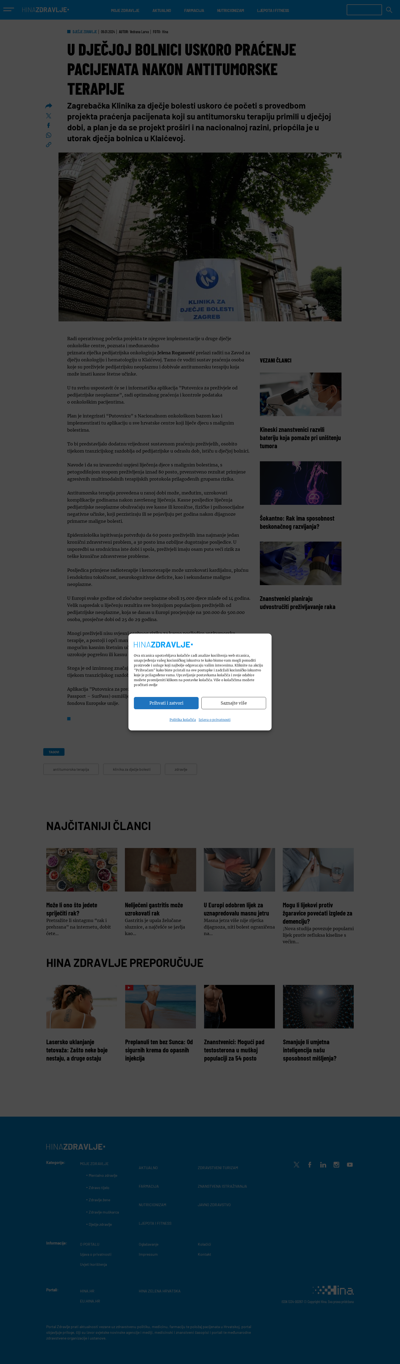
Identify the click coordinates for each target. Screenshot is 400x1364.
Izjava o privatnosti (214, 720)
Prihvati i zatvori (166, 703)
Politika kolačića (183, 720)
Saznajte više (234, 703)
